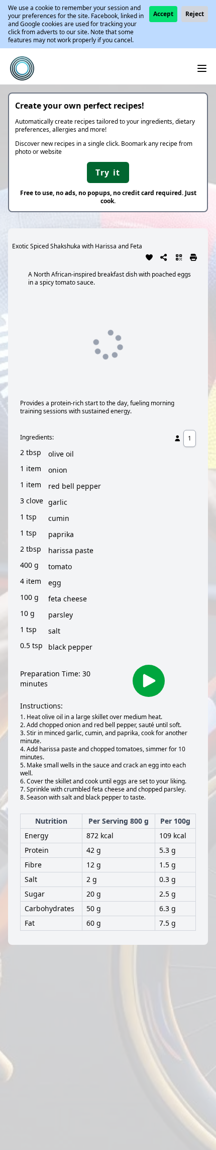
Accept (163, 14)
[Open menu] (202, 68)
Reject (194, 14)
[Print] (193, 256)
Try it (108, 172)
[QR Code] (178, 256)
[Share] (164, 256)
